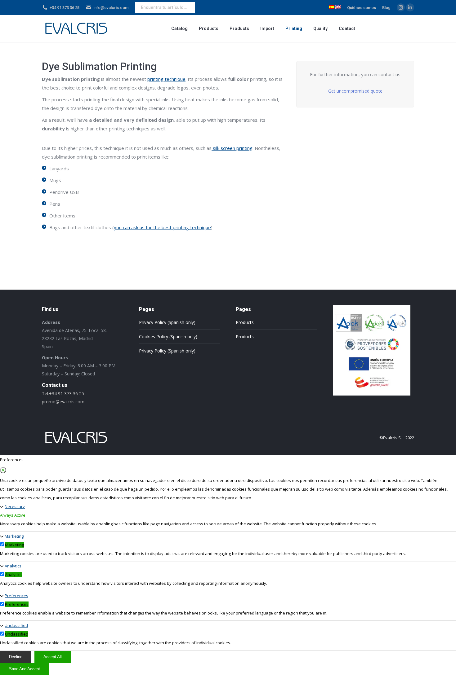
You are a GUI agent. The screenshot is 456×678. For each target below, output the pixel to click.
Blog (386, 7)
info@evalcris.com (110, 7)
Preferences (16, 595)
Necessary (15, 506)
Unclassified (16, 625)
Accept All (52, 656)
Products (245, 322)
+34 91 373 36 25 (64, 7)
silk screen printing (232, 148)
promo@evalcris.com (63, 402)
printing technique (166, 79)
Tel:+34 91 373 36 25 (63, 393)
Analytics (13, 566)
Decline (15, 656)
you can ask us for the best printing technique (162, 227)
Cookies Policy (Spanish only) (168, 336)
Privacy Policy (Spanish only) (167, 322)
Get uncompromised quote (355, 91)
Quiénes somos (361, 7)
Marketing (14, 536)
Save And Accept (24, 669)
